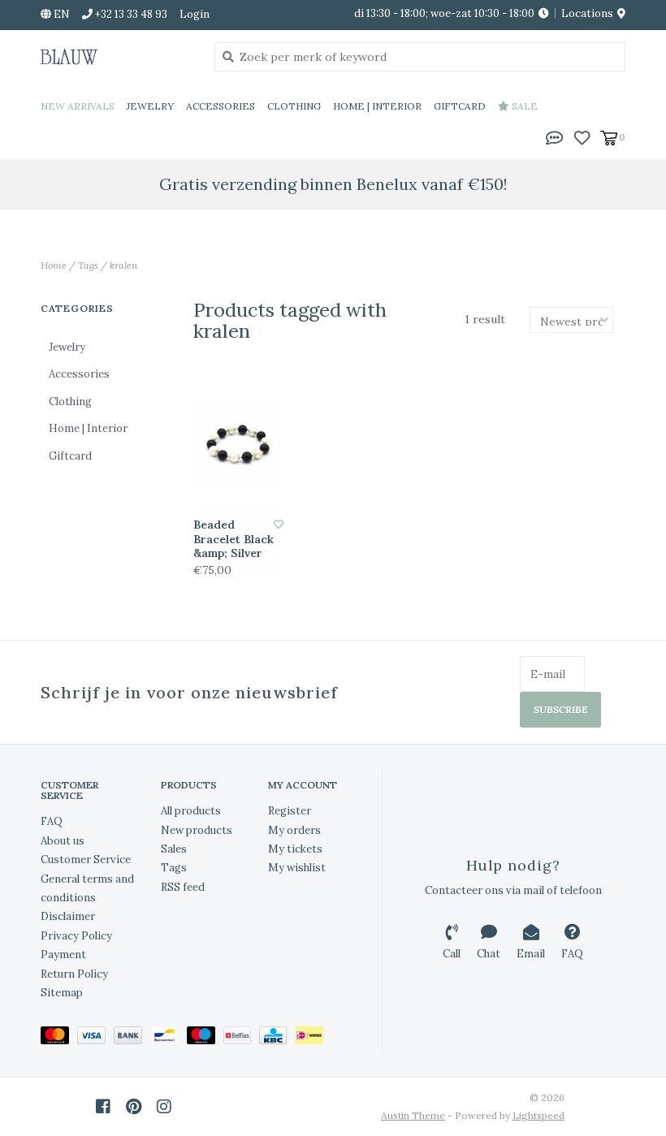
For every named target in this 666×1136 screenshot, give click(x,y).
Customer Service (86, 859)
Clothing (294, 106)
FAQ (52, 821)
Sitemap (62, 993)
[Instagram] (164, 1107)
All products (191, 811)
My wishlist (297, 868)
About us (62, 841)
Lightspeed (538, 1115)
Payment (63, 954)
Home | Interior (377, 106)
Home (54, 265)
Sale (523, 106)
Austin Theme (413, 1115)
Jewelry (150, 106)
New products (196, 830)
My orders (294, 830)
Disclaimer (68, 916)
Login (194, 14)
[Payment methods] (59, 1039)
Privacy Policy (76, 936)
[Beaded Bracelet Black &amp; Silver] (238, 445)
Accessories (220, 106)
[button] (555, 136)
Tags (88, 265)
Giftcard (460, 106)
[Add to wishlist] (278, 524)
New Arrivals (78, 106)
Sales (174, 849)
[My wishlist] (581, 136)
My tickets (295, 849)
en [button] (60, 14)
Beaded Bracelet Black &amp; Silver (233, 539)
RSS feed (183, 887)
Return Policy (74, 974)
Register (289, 811)
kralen (123, 265)
